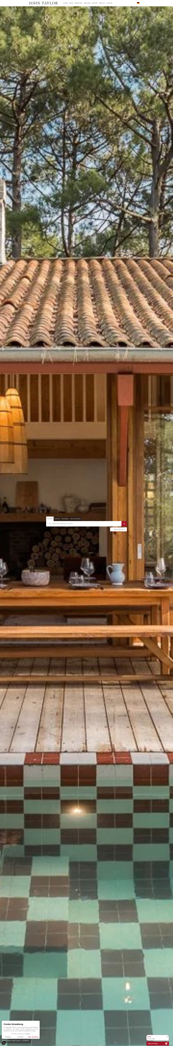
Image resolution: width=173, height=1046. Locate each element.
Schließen (8, 1037)
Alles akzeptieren (33, 1037)
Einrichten (21, 1037)
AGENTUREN (87, 3)
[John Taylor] (43, 3)
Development (75, 518)
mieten (57, 518)
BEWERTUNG (78, 3)
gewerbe (65, 518)
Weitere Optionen (118, 529)
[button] (4, 1043)
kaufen (50, 518)
